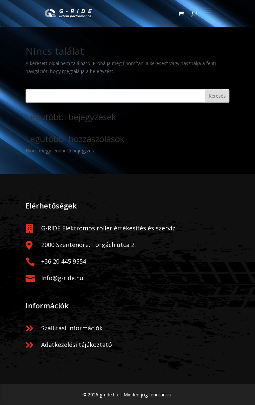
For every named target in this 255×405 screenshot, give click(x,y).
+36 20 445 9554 (63, 261)
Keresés (217, 96)
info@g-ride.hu (62, 278)
